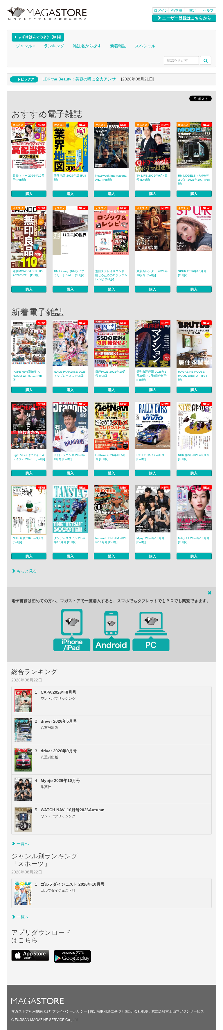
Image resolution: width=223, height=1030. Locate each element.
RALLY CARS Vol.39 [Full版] (150, 457)
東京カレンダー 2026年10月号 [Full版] (152, 273)
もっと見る (26, 571)
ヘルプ (208, 10)
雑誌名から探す (87, 46)
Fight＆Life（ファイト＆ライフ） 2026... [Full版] (29, 457)
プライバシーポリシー (69, 1011)
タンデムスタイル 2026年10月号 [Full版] (69, 540)
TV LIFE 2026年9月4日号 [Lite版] (152, 177)
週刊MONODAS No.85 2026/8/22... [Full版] (28, 273)
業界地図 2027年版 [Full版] (70, 177)
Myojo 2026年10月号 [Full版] (150, 540)
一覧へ (22, 843)
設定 (192, 10)
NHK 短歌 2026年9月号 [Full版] (28, 540)
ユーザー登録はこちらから (186, 18)
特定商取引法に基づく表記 (111, 1011)
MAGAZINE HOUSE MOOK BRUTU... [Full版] (192, 375)
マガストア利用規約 (27, 1011)
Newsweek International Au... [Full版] (111, 177)
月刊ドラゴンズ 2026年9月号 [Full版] (69, 457)
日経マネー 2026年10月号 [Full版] (28, 177)
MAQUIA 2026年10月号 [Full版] (193, 540)
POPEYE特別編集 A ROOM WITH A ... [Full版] (27, 375)
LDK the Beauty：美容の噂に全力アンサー (81, 79)
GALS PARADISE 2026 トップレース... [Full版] (70, 373)
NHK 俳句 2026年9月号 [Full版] (193, 457)
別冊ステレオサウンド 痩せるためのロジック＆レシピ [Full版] (111, 275)
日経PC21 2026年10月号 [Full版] (110, 373)
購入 (29, 194)
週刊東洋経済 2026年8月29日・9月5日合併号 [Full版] (151, 375)
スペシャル (145, 46)
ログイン (161, 10)
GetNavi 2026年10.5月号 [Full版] (110, 457)
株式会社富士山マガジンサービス (178, 1011)
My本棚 (176, 10)
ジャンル (24, 46)
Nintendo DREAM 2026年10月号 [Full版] (111, 540)
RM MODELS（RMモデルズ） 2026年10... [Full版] (194, 179)
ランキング (54, 46)
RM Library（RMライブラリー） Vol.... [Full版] (69, 273)
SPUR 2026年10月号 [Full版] (192, 273)
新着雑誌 (118, 46)
